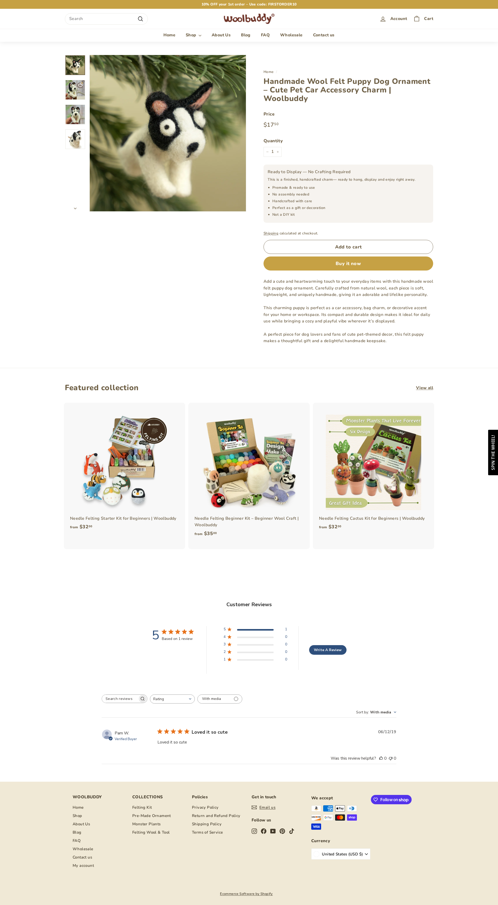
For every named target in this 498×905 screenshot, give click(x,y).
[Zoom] (168, 133)
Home (169, 35)
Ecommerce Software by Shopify (246, 894)
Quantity (273, 141)
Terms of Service (207, 832)
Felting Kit (142, 807)
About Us (221, 35)
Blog (246, 35)
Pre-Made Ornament (151, 815)
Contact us (324, 35)
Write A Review (328, 649)
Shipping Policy (207, 824)
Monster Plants (146, 824)
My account (83, 865)
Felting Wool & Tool (151, 832)
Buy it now (348, 263)
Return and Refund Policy (216, 815)
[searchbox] (120, 699)
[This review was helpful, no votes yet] (381, 758)
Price (269, 114)
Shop (191, 35)
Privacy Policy (205, 807)
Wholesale (291, 35)
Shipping (271, 233)
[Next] (75, 207)
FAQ (265, 35)
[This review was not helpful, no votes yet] (390, 758)
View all (424, 388)
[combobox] (106, 19)
